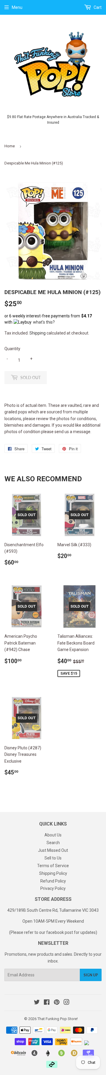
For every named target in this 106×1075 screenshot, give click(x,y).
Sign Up (91, 975)
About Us (53, 835)
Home (9, 146)
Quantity (12, 348)
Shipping (37, 333)
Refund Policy (53, 881)
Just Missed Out (53, 850)
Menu (17, 7)
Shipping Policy (53, 873)
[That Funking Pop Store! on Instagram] (66, 1003)
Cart (97, 7)
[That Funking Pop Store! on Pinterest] (57, 1003)
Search (53, 842)
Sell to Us (53, 858)
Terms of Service (53, 865)
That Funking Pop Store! (57, 1019)
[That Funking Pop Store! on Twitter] (37, 1003)
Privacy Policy (53, 888)
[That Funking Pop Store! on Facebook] (47, 1003)
